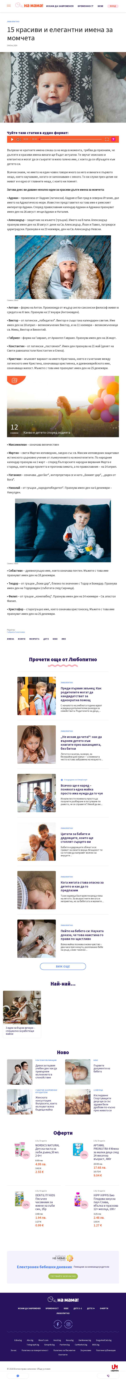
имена (10, 639)
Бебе (100, 6)
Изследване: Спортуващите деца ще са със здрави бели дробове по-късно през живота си (104, 1103)
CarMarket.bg (81, 1344)
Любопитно (13, 22)
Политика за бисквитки (64, 1350)
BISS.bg (95, 1344)
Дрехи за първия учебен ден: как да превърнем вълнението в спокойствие (46, 1072)
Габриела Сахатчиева (16, 632)
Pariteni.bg (65, 1344)
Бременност (85, 6)
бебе (55, 639)
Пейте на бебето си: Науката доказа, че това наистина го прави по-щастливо (82, 935)
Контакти (63, 1354)
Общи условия (43, 1369)
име (64, 639)
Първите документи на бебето (102, 1068)
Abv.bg (30, 1340)
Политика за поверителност (35, 1350)
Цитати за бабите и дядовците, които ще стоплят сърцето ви (77, 837)
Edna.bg (18, 1340)
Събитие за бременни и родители (46, 1091)
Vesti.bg (57, 1340)
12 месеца (98, 1090)
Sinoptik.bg (49, 1344)
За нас (14, 1350)
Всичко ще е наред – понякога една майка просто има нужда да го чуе (82, 789)
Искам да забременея (59, 6)
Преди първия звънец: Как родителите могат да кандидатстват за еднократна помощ (81, 694)
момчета (34, 639)
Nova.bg (70, 1340)
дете (46, 639)
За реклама (85, 1350)
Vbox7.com (43, 1340)
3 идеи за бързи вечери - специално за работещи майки (20, 1031)
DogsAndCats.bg (104, 1340)
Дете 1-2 (77, 1308)
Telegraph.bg (33, 1344)
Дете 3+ (91, 1308)
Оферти (63, 1133)
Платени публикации (46, 1060)
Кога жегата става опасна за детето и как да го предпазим (82, 886)
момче (21, 639)
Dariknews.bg (85, 1340)
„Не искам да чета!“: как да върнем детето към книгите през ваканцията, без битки (81, 742)
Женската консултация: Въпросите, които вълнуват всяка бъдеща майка (46, 1104)
